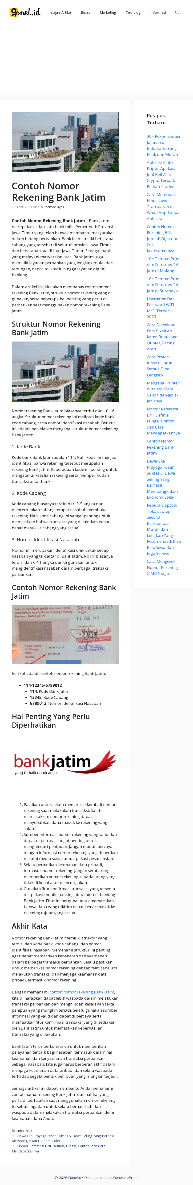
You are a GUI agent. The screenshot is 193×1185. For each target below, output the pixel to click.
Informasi (158, 12)
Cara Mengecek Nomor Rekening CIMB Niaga (162, 567)
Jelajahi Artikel (60, 12)
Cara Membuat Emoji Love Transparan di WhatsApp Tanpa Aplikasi (163, 206)
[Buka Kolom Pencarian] (177, 12)
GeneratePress (125, 1177)
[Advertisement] (96, 60)
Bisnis (85, 12)
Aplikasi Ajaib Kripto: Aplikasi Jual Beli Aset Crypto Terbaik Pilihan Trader (161, 174)
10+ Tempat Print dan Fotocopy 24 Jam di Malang (163, 264)
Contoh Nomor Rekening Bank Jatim (160, 447)
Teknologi (133, 12)
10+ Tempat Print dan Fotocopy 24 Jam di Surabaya (163, 284)
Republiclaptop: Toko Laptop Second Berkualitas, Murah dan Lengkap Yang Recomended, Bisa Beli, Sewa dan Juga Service (164, 529)
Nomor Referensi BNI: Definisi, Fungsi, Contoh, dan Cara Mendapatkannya (163, 421)
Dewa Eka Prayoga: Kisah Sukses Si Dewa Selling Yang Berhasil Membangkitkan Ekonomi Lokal (162, 479)
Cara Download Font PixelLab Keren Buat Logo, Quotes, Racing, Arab (162, 336)
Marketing (108, 12)
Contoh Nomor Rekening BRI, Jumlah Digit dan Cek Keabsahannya (162, 238)
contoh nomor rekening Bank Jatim (82, 992)
